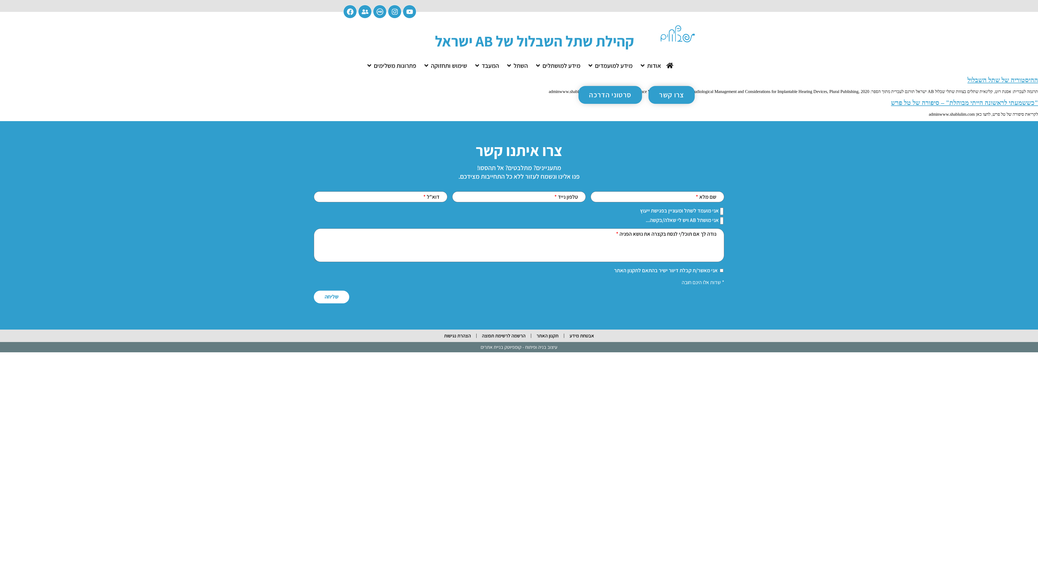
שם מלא (707, 196)
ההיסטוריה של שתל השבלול (1002, 80)
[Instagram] (394, 11)
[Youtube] (409, 11)
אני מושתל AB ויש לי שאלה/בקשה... (682, 220)
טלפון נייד (567, 196)
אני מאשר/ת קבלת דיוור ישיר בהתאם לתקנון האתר (666, 270)
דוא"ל (433, 196)
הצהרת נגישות (457, 336)
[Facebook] (350, 11)
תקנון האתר (547, 336)
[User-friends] (365, 11)
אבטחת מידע (582, 336)
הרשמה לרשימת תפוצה (503, 336)
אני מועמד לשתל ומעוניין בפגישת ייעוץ (679, 210)
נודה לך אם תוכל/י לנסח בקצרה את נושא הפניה (667, 233)
